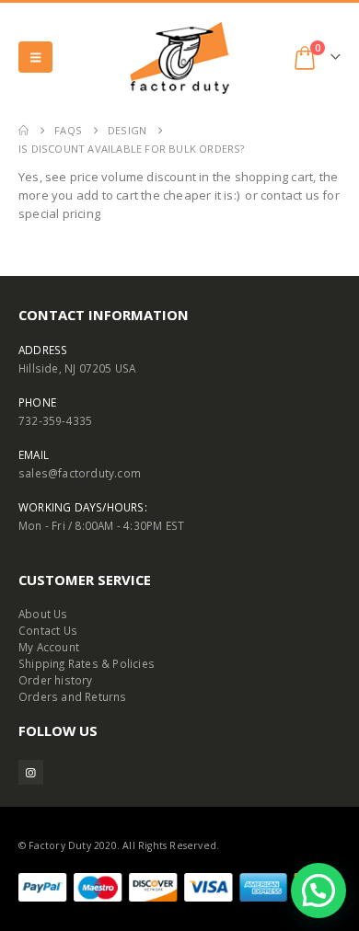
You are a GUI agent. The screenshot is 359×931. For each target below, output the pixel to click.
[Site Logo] (179, 57)
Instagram (30, 772)
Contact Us (47, 630)
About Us (43, 613)
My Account (48, 646)
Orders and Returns (72, 696)
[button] (35, 57)
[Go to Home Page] (23, 130)
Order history (55, 679)
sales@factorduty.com (79, 473)
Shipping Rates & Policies (86, 663)
